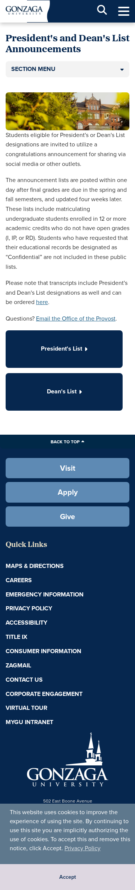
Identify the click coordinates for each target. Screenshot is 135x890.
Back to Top (65, 441)
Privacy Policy (82, 848)
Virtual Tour (26, 707)
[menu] (123, 11)
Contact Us (24, 679)
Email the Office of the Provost (76, 318)
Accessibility (26, 622)
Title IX (16, 636)
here (42, 302)
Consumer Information (43, 651)
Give (67, 516)
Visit (67, 467)
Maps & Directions (35, 566)
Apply (68, 491)
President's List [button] (61, 348)
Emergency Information (45, 594)
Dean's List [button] (61, 391)
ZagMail (18, 665)
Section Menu (33, 69)
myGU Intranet (29, 722)
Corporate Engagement (44, 694)
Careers (19, 580)
